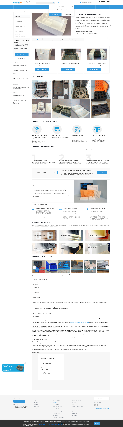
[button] (69, 274)
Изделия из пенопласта (58, 410)
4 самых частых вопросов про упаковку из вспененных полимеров (20, 102)
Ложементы (56, 404)
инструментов (94, 275)
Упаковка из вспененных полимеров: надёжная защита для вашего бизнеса (21, 87)
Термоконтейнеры (57, 406)
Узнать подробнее (41, 69)
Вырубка (74, 402)
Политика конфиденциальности (101, 408)
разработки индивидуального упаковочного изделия (46, 318)
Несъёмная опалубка (58, 411)
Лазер (73, 404)
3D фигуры (55, 415)
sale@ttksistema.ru (87, 2)
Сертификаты (37, 406)
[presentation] (34, 267)
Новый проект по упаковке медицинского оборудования (20, 64)
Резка (73, 411)
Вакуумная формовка (77, 400)
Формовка (74, 413)
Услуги (55, 398)
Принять (97, 423)
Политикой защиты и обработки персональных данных (50, 424)
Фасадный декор (57, 400)
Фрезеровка (75, 415)
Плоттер (74, 408)
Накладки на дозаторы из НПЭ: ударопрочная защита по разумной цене (21, 72)
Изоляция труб (56, 408)
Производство (76, 398)
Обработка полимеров (77, 406)
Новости (36, 402)
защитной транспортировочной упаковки (79, 322)
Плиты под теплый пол (58, 417)
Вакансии (36, 404)
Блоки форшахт (56, 413)
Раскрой (74, 410)
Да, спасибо (55, 14)
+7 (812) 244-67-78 (45, 374)
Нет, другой (68, 14)
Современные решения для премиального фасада (19, 94)
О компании (37, 398)
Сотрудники (37, 408)
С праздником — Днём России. (20, 78)
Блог (35, 400)
